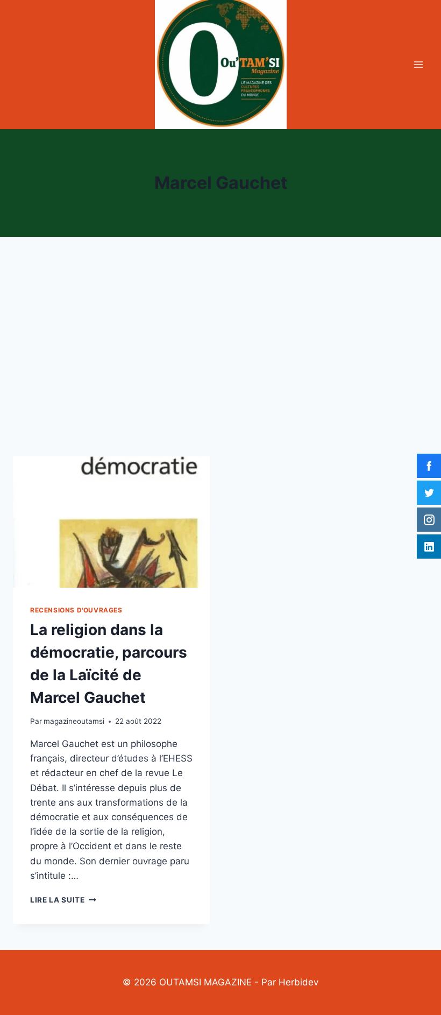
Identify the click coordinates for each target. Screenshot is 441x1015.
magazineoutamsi (74, 721)
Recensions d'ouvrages (76, 610)
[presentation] (111, 522)
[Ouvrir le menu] (418, 64)
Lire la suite (63, 900)
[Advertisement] (220, 355)
